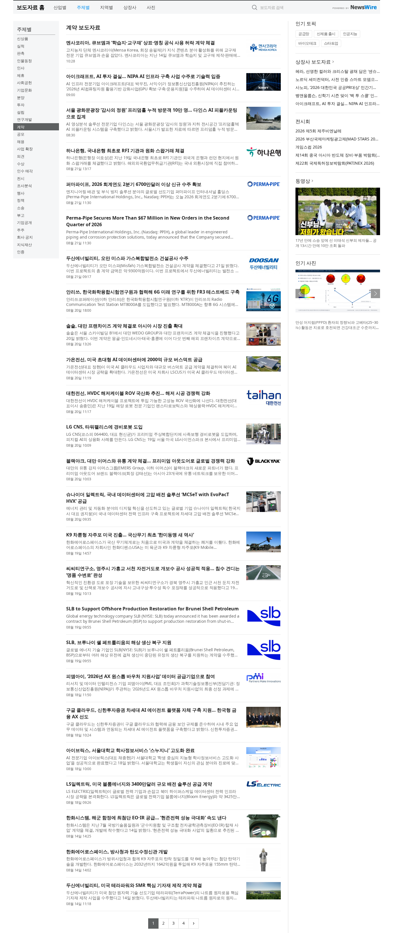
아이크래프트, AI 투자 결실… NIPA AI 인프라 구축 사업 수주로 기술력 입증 (143, 76)
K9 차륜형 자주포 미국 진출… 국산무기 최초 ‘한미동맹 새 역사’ (130, 535)
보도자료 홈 (31, 7)
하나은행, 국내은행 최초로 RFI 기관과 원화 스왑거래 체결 (125, 150)
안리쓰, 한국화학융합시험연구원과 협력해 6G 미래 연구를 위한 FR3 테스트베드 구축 (153, 292)
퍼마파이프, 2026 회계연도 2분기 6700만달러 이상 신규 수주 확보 (133, 184)
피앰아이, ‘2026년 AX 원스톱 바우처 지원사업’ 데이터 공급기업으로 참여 (140, 676)
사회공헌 (24, 82)
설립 (20, 112)
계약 (20, 127)
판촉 (20, 53)
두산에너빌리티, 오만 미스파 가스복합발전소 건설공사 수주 (127, 258)
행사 (20, 193)
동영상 (302, 181)
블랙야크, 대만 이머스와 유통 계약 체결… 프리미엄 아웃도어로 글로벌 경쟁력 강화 (150, 461)
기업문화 (24, 90)
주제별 (83, 7)
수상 (20, 163)
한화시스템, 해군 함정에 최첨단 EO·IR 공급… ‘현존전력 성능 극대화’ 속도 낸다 (146, 817)
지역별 (106, 7)
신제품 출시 (326, 33)
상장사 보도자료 (313, 61)
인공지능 (350, 33)
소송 (20, 207)
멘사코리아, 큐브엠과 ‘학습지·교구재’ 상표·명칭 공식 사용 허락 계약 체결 (140, 42)
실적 (20, 46)
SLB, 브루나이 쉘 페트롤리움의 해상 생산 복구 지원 (118, 642)
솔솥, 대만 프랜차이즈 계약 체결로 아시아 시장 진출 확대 (124, 326)
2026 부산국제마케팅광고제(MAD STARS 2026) (338, 139)
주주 (20, 230)
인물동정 (24, 60)
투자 (20, 104)
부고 (20, 215)
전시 (20, 178)
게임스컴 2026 (308, 147)
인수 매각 (25, 171)
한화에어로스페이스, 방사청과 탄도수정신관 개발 (117, 851)
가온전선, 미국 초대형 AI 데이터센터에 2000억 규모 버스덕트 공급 (134, 359)
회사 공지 (25, 237)
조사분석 (24, 185)
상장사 (129, 7)
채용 (20, 141)
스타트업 (331, 43)
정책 (20, 200)
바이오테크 (307, 43)
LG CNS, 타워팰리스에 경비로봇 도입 (104, 427)
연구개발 (24, 119)
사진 (151, 7)
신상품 (22, 38)
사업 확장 (25, 148)
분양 (20, 97)
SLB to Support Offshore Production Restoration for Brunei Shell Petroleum (152, 609)
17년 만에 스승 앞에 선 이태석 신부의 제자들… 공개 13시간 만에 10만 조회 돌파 (336, 243)
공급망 (303, 33)
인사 (20, 68)
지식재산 (24, 244)
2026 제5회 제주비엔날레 (318, 131)
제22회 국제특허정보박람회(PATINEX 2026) (334, 163)
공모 (20, 134)
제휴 (20, 75)
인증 (20, 251)
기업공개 (24, 222)
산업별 (60, 7)
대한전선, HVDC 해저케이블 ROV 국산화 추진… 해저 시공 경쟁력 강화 (138, 393)
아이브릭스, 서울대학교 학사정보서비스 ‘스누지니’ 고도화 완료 (130, 750)
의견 (20, 156)
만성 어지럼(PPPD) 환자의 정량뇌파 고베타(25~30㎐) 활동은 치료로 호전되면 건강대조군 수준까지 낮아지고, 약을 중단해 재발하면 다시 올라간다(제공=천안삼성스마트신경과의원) (336, 330)
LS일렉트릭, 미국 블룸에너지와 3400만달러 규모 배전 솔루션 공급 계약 (139, 784)
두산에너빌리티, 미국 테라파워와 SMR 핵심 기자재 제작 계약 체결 (134, 885)
